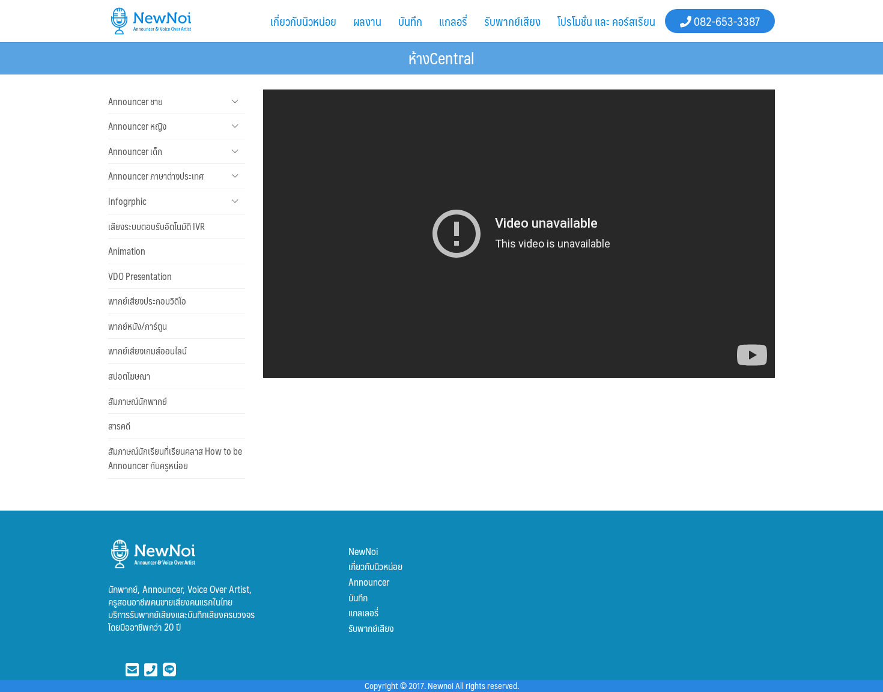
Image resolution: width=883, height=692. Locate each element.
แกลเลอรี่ (363, 612)
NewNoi (363, 551)
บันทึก (410, 21)
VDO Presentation (140, 276)
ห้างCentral (441, 57)
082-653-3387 (725, 21)
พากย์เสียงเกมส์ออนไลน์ (147, 351)
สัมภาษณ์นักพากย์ (137, 401)
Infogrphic (127, 201)
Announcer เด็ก (135, 151)
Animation (126, 251)
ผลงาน (367, 21)
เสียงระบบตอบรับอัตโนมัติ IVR (156, 226)
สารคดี (119, 426)
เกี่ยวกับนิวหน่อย (303, 21)
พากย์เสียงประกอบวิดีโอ (147, 301)
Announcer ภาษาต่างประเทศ (156, 176)
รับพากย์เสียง (512, 21)
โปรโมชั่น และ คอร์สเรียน (606, 21)
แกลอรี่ (453, 21)
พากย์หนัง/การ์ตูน (137, 326)
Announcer (368, 582)
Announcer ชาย (135, 101)
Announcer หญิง (137, 126)
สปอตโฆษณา (129, 376)
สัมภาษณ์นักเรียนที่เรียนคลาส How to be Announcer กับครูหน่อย (175, 458)
